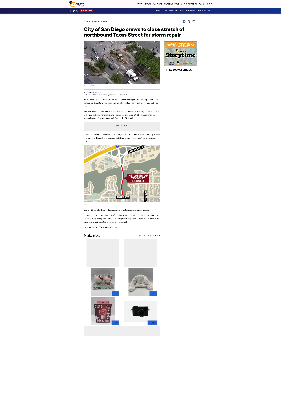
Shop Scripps (190, 4)
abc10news (71, 11)
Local (148, 4)
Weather (168, 4)
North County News (176, 10)
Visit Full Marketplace (149, 235)
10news (77, 11)
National (157, 4)
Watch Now (204, 4)
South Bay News (161, 10)
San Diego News (190, 10)
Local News (100, 21)
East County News (204, 10)
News (87, 21)
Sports (178, 4)
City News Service (94, 92)
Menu (138, 4)
